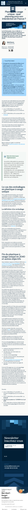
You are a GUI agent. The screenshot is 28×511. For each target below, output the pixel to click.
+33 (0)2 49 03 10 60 (11, 468)
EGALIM (6, 115)
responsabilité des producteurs (13, 359)
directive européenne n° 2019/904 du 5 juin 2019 (14, 199)
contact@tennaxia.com (12, 466)
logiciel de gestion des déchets (17, 144)
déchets (13, 226)
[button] (25, 9)
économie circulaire (7, 264)
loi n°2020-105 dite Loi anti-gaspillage (14, 262)
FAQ (9, 329)
